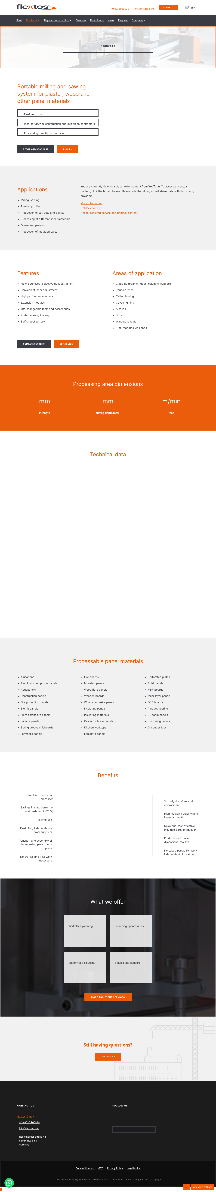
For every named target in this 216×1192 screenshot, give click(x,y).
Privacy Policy (115, 1168)
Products (31, 20)
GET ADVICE (66, 344)
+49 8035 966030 (29, 1122)
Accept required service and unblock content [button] (109, 212)
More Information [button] (91, 203)
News (111, 20)
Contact (168, 7)
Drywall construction (56, 20)
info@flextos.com (144, 8)
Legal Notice (134, 1168)
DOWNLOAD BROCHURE (35, 149)
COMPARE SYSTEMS (34, 344)
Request (123, 20)
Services (81, 20)
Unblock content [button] (91, 208)
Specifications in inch (33, 465)
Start (19, 20)
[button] (9, 1183)
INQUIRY (67, 149)
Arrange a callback (202, 1187)
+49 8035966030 (119, 8)
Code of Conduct (85, 1168)
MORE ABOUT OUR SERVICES (108, 997)
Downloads (97, 20)
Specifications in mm (33, 471)
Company (137, 20)
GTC (100, 1168)
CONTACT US (108, 1056)
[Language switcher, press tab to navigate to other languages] (191, 7)
